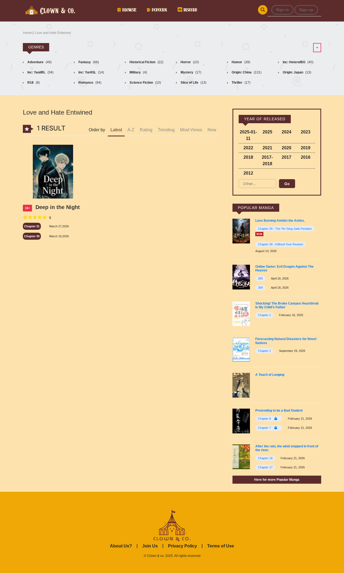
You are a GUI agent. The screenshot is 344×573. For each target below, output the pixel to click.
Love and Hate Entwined (53, 33)
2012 (248, 173)
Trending (166, 130)
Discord (189, 10)
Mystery (190, 72)
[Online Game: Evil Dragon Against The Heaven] (241, 276)
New (211, 130)
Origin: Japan (296, 72)
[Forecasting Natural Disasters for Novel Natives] (241, 349)
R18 (33, 82)
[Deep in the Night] (53, 172)
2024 (286, 132)
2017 (286, 157)
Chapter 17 (265, 467)
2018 (248, 157)
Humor (240, 62)
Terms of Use (220, 546)
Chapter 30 (32, 236)
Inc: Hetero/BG (297, 62)
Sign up (306, 10)
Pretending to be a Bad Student (279, 410)
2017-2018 (267, 160)
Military (138, 72)
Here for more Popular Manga (276, 480)
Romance (89, 82)
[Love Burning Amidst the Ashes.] (241, 231)
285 (260, 278)
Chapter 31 (32, 226)
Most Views (191, 130)
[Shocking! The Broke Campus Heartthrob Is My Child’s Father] (241, 313)
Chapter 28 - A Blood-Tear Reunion (280, 244)
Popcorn (158, 10)
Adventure (39, 62)
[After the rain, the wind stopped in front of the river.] (241, 456)
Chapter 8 (265, 418)
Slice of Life (193, 82)
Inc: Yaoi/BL (40, 72)
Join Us (150, 546)
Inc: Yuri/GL (91, 72)
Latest (116, 130)
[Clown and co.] (50, 9)
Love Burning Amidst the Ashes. (280, 220)
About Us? (121, 546)
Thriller (240, 82)
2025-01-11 (248, 135)
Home (27, 33)
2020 (286, 148)
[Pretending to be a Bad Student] (241, 420)
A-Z (130, 130)
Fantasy (88, 62)
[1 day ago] (259, 234)
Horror (189, 62)
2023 (305, 132)
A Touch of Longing (269, 375)
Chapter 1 (264, 315)
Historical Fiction (146, 62)
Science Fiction (145, 82)
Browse (128, 10)
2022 (248, 148)
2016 (305, 157)
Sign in (282, 10)
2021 (267, 148)
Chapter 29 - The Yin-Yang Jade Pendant (284, 228)
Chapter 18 (265, 458)
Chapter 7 (265, 427)
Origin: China (246, 72)
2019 (305, 148)
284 (260, 287)
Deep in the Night (57, 207)
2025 (267, 132)
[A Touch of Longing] (241, 385)
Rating (146, 130)
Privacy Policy (182, 546)
